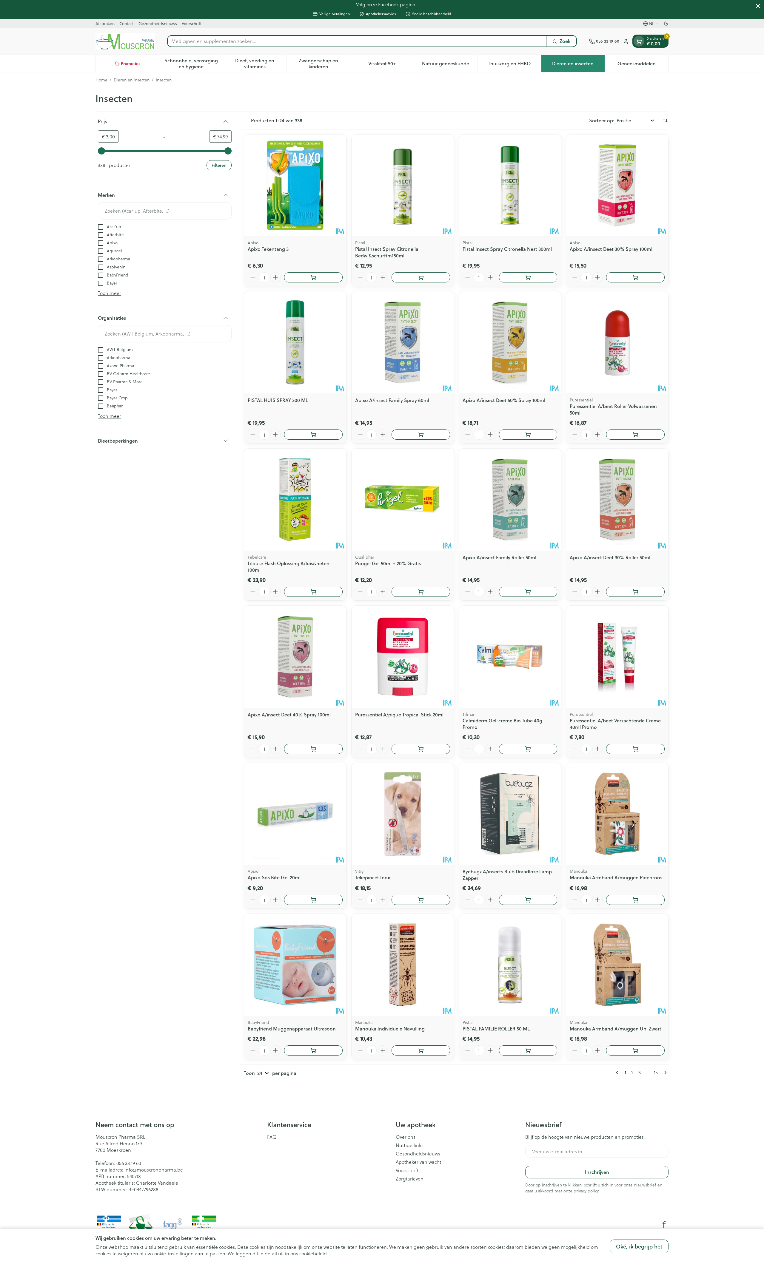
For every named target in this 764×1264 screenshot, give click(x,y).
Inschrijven (597, 1172)
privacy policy (586, 1191)
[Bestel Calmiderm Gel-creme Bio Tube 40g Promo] (528, 749)
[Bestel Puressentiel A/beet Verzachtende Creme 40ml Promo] (635, 749)
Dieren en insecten (132, 80)
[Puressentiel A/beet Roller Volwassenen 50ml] (617, 342)
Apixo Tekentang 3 (268, 248)
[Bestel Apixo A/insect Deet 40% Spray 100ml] (313, 749)
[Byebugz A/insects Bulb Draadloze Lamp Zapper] (510, 814)
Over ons (405, 1137)
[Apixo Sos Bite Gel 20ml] (295, 814)
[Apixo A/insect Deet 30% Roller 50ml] (617, 500)
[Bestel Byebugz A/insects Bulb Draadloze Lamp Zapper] (528, 900)
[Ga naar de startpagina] (125, 41)
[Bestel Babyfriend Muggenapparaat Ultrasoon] (313, 1050)
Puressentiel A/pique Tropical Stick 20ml (399, 714)
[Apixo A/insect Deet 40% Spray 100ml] (295, 657)
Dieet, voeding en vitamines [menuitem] (260, 63)
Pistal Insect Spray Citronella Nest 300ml (507, 248)
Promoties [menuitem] (130, 64)
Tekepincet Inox (372, 877)
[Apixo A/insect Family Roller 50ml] (510, 500)
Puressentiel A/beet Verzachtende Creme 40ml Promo (615, 723)
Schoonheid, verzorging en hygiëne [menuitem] (193, 63)
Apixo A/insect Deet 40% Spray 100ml (289, 714)
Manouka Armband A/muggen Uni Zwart (615, 1028)
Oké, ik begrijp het (639, 1246)
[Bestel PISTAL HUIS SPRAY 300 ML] (313, 434)
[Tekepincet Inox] (403, 814)
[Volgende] (664, 1072)
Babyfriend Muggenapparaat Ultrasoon (292, 1028)
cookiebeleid (313, 1253)
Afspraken (105, 23)
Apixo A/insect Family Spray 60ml (392, 400)
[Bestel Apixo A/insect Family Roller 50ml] (528, 592)
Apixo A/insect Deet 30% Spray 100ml (611, 248)
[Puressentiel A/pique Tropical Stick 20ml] (403, 657)
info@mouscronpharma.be (153, 1169)
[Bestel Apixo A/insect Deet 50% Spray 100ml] (528, 434)
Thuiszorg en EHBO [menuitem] (514, 65)
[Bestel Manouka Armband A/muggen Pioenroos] (635, 900)
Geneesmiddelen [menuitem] (642, 65)
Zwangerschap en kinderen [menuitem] (324, 63)
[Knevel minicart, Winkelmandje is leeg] (639, 41)
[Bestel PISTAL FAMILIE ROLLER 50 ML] (528, 1050)
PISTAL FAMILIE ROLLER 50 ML (496, 1028)
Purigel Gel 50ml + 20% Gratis (388, 563)
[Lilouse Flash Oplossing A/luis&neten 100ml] (295, 500)
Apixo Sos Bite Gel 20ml (274, 877)
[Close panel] (758, 6)
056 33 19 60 (128, 1163)
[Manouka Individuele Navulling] (403, 965)
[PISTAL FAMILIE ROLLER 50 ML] (510, 965)
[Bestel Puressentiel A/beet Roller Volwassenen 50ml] (635, 434)
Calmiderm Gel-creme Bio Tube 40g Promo (502, 723)
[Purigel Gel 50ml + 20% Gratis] (403, 500)
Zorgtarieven (409, 1178)
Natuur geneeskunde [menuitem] (449, 65)
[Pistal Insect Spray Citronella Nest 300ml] (510, 186)
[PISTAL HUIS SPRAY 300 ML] (295, 342)
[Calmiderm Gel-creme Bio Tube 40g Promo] (510, 657)
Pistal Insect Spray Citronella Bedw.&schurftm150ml (386, 252)
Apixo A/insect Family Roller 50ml (499, 557)
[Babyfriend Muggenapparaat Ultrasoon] (295, 965)
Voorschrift (191, 23)
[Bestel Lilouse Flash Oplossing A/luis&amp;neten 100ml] (313, 592)
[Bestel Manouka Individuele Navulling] (421, 1050)
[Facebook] (664, 1224)
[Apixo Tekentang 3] (295, 186)
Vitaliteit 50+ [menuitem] (391, 65)
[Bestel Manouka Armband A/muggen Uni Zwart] (635, 1050)
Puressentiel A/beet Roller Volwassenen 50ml (613, 409)
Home (101, 80)
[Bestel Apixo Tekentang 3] (313, 277)
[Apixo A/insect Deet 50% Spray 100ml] (510, 342)
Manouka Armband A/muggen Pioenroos (616, 877)
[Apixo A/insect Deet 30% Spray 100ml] (617, 186)
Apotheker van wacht (418, 1162)
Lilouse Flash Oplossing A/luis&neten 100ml (288, 566)
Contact (126, 23)
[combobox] (356, 41)
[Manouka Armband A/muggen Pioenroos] (617, 814)
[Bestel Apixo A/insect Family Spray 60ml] (421, 434)
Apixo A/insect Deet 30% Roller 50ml (610, 557)
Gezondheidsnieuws (157, 23)
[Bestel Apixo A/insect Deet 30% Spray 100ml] (635, 277)
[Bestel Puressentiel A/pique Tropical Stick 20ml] (421, 749)
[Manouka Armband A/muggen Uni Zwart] (617, 965)
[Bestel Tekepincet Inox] (421, 900)
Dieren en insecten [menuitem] (578, 65)
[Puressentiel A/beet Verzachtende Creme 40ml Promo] (617, 657)
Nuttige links (409, 1145)
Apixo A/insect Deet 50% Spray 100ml (504, 400)
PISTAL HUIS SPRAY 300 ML (278, 400)
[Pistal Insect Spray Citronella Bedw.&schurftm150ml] (403, 186)
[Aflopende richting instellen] (664, 120)
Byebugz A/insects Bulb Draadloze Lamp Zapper (507, 874)
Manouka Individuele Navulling (390, 1028)
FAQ (272, 1137)
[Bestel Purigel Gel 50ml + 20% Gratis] (421, 592)
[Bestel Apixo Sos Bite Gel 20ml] (313, 900)
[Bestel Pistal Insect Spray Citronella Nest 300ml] (528, 277)
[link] (618, 1072)
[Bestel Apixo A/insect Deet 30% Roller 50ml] (635, 592)
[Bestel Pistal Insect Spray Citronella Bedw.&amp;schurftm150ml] (421, 277)
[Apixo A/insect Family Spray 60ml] (403, 342)
